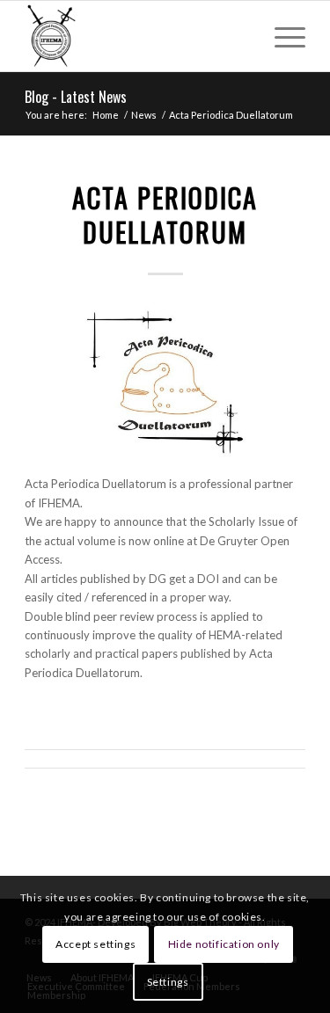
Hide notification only (224, 944)
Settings (168, 981)
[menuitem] (281, 36)
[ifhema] (137, 36)
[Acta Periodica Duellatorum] (165, 382)
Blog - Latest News (76, 96)
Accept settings (95, 944)
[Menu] (281, 36)
